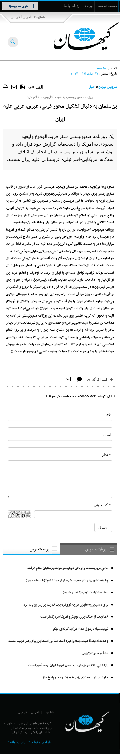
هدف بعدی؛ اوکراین (95, 653)
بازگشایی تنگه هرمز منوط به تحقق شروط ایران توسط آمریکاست (68, 665)
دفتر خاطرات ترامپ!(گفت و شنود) (85, 593)
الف (31, 87)
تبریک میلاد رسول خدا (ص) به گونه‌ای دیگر (80, 629)
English (39, 17)
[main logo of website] (79, 36)
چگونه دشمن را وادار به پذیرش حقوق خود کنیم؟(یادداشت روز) (67, 581)
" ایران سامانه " (19, 742)
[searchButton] (13, 42)
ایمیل (107, 434)
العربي (27, 17)
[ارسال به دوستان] (14, 86)
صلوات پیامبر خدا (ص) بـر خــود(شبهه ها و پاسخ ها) (75, 678)
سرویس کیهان (107, 87)
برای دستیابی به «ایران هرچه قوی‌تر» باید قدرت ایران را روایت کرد (65, 605)
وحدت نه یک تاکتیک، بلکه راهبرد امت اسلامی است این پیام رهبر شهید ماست (58, 641)
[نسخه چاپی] (5, 86)
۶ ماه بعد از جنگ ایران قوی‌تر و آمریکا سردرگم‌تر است (74, 617)
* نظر (106, 455)
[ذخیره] (22, 86)
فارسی (15, 17)
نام (108, 414)
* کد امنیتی (102, 505)
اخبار (92, 87)
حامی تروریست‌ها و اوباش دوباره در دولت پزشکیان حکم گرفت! (67, 568)
